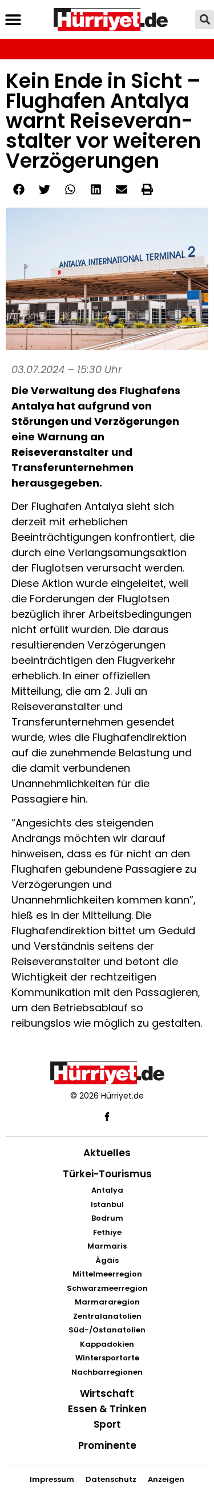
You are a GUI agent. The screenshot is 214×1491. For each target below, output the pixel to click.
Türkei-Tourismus (107, 1174)
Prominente (107, 1445)
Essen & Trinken (107, 1409)
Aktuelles (107, 1153)
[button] (13, 20)
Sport (107, 1424)
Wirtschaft (107, 1393)
